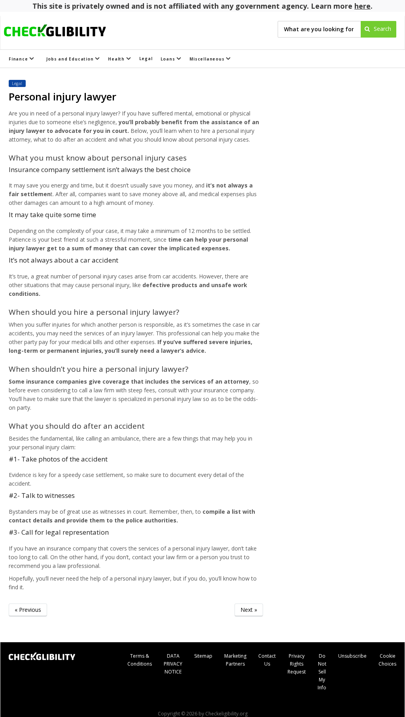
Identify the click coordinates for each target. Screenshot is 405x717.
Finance (19, 59)
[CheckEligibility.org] (61, 29)
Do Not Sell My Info (322, 672)
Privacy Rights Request (297, 664)
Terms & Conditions (139, 660)
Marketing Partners (235, 660)
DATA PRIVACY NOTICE (173, 664)
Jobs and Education (70, 59)
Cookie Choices (387, 660)
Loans (169, 59)
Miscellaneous (207, 59)
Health (117, 59)
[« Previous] (28, 622)
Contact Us (267, 660)
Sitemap (203, 656)
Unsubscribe (352, 656)
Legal (146, 58)
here (362, 6)
